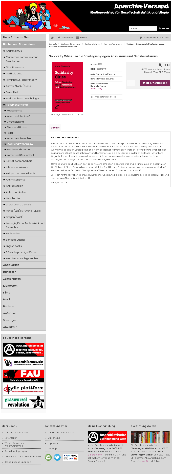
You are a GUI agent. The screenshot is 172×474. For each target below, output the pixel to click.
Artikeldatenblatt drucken (105, 97)
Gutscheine (54, 437)
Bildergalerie (95, 454)
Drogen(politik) (15, 217)
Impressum (54, 443)
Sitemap (52, 448)
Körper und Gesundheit (20, 155)
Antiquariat (11, 265)
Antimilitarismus (15, 179)
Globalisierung (15, 121)
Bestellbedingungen (16, 451)
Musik (7, 299)
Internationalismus (17, 167)
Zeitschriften (12, 279)
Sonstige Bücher (15, 239)
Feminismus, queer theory (21, 79)
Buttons (8, 306)
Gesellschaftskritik (17, 104)
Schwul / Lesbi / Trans (18, 86)
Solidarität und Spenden (18, 462)
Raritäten (9, 272)
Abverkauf (10, 327)
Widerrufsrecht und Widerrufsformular (15, 444)
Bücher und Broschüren (19, 44)
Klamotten (10, 285)
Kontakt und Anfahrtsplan (61, 432)
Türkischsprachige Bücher (21, 252)
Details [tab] (55, 127)
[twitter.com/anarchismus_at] (56, 460)
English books (14, 246)
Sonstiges (9, 320)
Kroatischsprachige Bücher (22, 258)
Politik (10, 133)
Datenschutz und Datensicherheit (23, 456)
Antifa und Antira (16, 192)
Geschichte (13, 198)
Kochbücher (13, 233)
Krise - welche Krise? (19, 116)
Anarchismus (14, 51)
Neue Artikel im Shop (16, 37)
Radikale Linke (14, 73)
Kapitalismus (14, 110)
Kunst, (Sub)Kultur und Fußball (23, 211)
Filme (6, 292)
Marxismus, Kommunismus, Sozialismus (22, 59)
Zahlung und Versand (16, 432)
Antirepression (14, 186)
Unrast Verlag (96, 88)
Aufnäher (9, 313)
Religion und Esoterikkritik (20, 173)
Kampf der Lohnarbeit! (19, 161)
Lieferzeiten (11, 437)
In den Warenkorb (154, 83)
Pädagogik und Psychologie (22, 98)
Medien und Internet (19, 149)
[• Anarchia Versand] (86, 16)
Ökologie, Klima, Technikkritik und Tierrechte (25, 225)
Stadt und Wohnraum (20, 144)
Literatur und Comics (18, 204)
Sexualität (12, 92)
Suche (164, 28)
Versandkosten (163, 69)
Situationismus (15, 67)
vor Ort (145, 461)
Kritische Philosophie (19, 138)
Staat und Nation (17, 127)
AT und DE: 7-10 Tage (161, 72)
